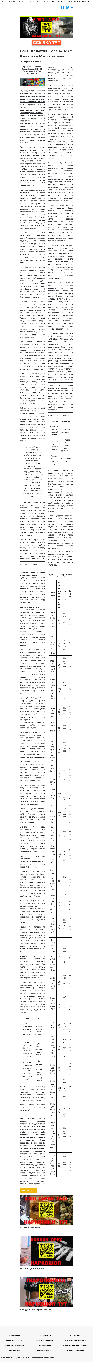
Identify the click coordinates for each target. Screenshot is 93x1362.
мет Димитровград (45, 1350)
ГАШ (38, 1)
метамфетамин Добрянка (75, 1340)
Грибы (69, 1)
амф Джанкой (14, 1350)
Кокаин (77, 1)
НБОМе (3, 1)
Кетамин (31, 1)
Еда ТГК (11, 1)
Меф (43, 1)
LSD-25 (61, 1)
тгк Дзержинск (45, 1335)
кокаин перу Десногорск (14, 1345)
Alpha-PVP (52, 1)
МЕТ (23, 1)
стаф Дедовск (14, 1335)
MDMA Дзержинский (44, 1340)
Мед (18, 1)
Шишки (85, 1)
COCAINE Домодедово (75, 1350)
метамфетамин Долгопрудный (75, 1345)
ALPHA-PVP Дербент (14, 1340)
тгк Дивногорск (44, 1345)
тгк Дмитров (75, 1335)
